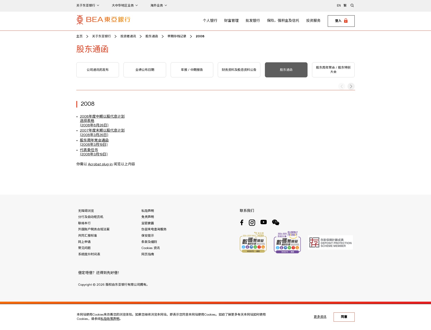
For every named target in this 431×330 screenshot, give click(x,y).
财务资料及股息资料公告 (239, 70)
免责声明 (147, 217)
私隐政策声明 (110, 319)
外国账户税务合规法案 (94, 229)
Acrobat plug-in (100, 164)
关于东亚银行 (101, 36)
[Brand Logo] (103, 21)
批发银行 (253, 21)
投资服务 (313, 21)
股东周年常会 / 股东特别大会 (333, 70)
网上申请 (84, 242)
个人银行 (210, 21)
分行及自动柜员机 (90, 217)
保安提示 (147, 235)
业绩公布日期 (144, 70)
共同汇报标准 (87, 235)
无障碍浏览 (86, 211)
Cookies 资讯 (150, 248)
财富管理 (231, 21)
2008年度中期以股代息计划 (102, 117)
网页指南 (147, 254)
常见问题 (84, 248)
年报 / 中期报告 (192, 70)
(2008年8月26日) (94, 125)
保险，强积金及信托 (283, 21)
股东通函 (151, 36)
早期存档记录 (176, 36)
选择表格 (87, 121)
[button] (351, 86)
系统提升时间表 (89, 254)
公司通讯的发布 (98, 70)
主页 (79, 36)
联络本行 (84, 223)
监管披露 (147, 223)
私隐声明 (147, 211)
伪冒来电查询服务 (154, 229)
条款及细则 (149, 242)
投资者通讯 (128, 36)
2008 (200, 36)
